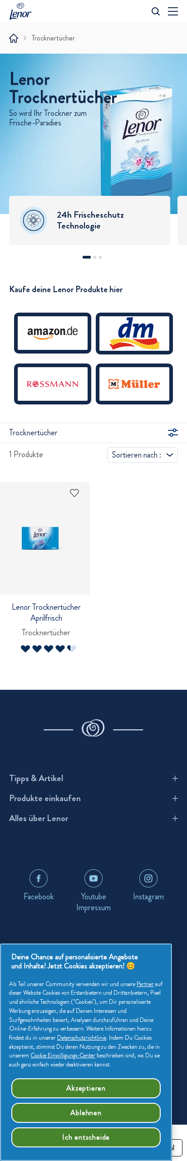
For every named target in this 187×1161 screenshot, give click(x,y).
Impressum (93, 907)
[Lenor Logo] (23, 11)
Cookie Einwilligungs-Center (62, 1055)
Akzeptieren (86, 1088)
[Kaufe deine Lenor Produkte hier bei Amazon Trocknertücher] (52, 338)
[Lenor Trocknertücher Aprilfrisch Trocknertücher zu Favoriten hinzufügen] (74, 493)
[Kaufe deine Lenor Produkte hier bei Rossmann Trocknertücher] (52, 389)
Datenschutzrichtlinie (81, 1037)
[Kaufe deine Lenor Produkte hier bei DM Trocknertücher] (134, 338)
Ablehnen (85, 1112)
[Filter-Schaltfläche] (173, 433)
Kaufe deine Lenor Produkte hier (66, 289)
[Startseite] (13, 38)
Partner (145, 984)
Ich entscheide (86, 1137)
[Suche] (155, 11)
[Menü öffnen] (173, 11)
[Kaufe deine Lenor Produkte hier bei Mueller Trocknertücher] (134, 389)
